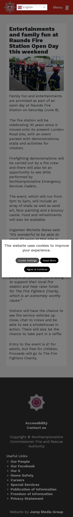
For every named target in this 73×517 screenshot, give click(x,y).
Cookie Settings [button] (27, 260)
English (27, 7)
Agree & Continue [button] (37, 269)
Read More (49, 260)
